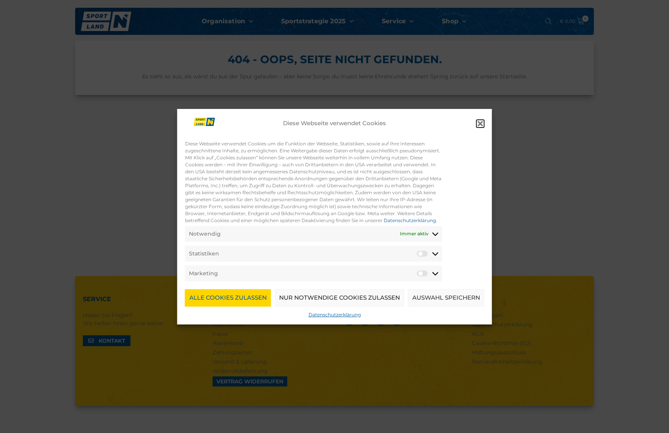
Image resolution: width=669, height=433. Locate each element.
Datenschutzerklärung (410, 220)
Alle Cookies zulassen (228, 297)
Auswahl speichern (446, 297)
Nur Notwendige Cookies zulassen (339, 297)
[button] (480, 124)
